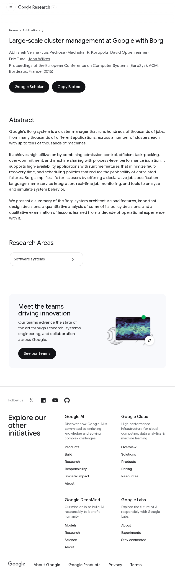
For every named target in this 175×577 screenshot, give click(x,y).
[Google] (16, 564)
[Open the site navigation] (10, 7)
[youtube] (55, 400)
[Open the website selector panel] (54, 7)
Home (13, 30)
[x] (31, 400)
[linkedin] (43, 400)
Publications (31, 30)
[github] (67, 400)
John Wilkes (39, 58)
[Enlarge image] (149, 340)
